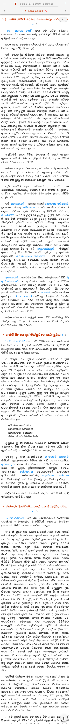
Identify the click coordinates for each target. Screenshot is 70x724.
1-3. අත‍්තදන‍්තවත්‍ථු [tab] (32, 11)
